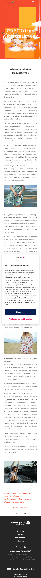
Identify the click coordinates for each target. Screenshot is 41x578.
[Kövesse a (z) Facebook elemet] (16, 513)
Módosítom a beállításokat (20, 319)
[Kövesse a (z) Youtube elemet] (24, 513)
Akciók (20, 534)
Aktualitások (20, 538)
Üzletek (20, 531)
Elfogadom (20, 312)
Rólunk (20, 541)
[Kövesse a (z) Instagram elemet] (20, 513)
